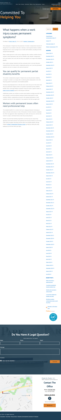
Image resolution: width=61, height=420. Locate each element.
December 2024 (49, 92)
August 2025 (48, 68)
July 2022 (48, 178)
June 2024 (48, 110)
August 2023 (48, 139)
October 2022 (49, 169)
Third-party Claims (49, 43)
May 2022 (48, 184)
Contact (43, 4)
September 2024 (49, 101)
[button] (60, 411)
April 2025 (48, 80)
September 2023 (49, 136)
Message (2, 347)
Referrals (31, 4)
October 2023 (49, 133)
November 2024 (49, 95)
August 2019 (48, 271)
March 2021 (48, 226)
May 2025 (48, 77)
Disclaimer (2, 357)
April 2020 (48, 259)
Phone (21, 340)
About (20, 4)
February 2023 (49, 157)
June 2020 (48, 253)
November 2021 (49, 202)
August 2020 (48, 247)
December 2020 (49, 235)
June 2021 (48, 217)
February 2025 (49, 86)
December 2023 (49, 127)
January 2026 (48, 53)
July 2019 (48, 274)
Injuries (47, 40)
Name (1, 340)
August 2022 (48, 175)
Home (17, 4)
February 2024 (49, 121)
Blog (34, 4)
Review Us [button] (49, 405)
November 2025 (49, 59)
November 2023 (49, 130)
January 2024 (48, 124)
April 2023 (48, 151)
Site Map (8, 416)
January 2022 (48, 196)
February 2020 (49, 265)
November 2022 (49, 166)
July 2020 (48, 250)
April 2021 (48, 223)
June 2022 (48, 181)
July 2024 (48, 107)
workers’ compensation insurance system (16, 124)
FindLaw (36, 416)
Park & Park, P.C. (12, 41)
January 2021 (48, 232)
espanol (56, 9)
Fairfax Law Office (49, 395)
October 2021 (49, 205)
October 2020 (49, 241)
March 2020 (48, 262)
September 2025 (49, 65)
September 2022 (49, 172)
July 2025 (48, 71)
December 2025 (49, 56)
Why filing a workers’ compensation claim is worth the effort (52, 301)
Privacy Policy (14, 416)
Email (41, 340)
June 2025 (48, 74)
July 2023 (48, 142)
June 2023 (48, 145)
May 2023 (48, 148)
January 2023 (48, 160)
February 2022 (49, 193)
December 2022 (49, 163)
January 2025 (48, 89)
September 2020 (49, 244)
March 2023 (48, 154)
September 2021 (49, 208)
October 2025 (49, 62)
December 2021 (49, 199)
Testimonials (27, 4)
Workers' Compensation (29, 41)
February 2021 (49, 229)
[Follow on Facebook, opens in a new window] (49, 398)
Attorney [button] (22, 4)
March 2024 (48, 119)
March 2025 (48, 83)
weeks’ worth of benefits (8, 90)
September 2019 (49, 268)
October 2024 (49, 98)
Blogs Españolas (38, 4)
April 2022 (48, 187)
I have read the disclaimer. (8, 360)
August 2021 (48, 211)
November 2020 (49, 238)
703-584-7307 (57, 6)
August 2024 (48, 104)
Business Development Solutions (25, 416)
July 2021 (48, 214)
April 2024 (48, 116)
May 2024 (48, 113)
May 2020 (48, 256)
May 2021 (48, 220)
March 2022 (48, 190)
